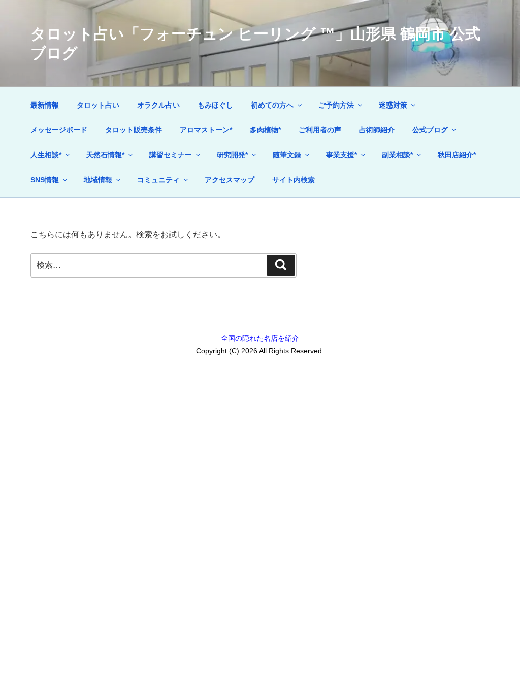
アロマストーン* (206, 130)
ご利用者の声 (320, 130)
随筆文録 (287, 155)
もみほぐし (215, 105)
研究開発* (232, 155)
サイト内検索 (293, 180)
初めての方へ (272, 105)
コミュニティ (158, 180)
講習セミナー (170, 155)
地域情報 (98, 180)
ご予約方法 (336, 105)
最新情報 (44, 105)
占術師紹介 (377, 130)
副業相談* (397, 155)
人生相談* (45, 155)
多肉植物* (265, 130)
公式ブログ (430, 130)
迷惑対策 (393, 105)
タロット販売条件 (133, 130)
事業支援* (341, 155)
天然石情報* (105, 155)
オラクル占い (158, 105)
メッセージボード (58, 130)
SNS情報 (44, 180)
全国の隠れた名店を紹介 (260, 338)
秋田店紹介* (457, 155)
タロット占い (98, 105)
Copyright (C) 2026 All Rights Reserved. (260, 350)
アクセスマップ (229, 180)
